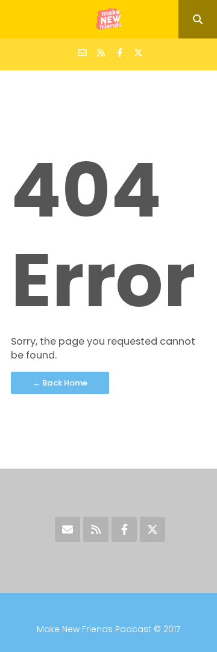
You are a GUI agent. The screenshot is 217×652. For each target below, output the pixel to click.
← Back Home (60, 383)
